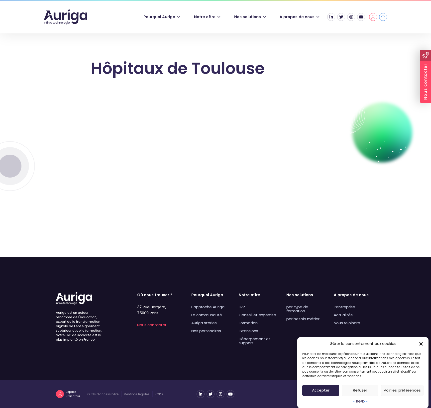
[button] (421, 343)
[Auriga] (65, 16)
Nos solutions (247, 16)
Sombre (153, 197)
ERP (242, 306)
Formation (248, 322)
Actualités (343, 314)
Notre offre (205, 16)
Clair (129, 197)
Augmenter (161, 220)
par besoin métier (303, 318)
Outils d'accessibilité (102, 394)
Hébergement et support (254, 340)
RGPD (360, 401)
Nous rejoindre (347, 322)
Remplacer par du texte (287, 243)
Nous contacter (151, 324)
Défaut (242, 197)
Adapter (270, 197)
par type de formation (297, 308)
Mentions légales (136, 394)
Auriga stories (204, 322)
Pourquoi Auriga (159, 16)
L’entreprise (344, 306)
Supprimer (161, 243)
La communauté (206, 314)
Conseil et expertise (257, 314)
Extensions (248, 330)
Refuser (360, 390)
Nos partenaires (206, 330)
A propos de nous (297, 16)
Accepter (320, 390)
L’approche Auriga (207, 306)
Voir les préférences (402, 390)
